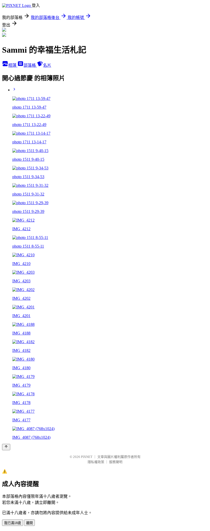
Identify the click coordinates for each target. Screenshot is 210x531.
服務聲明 (115, 462)
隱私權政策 (96, 462)
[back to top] (6, 447)
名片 (47, 65)
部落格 (30, 65)
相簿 (12, 65)
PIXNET (86, 457)
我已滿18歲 (12, 523)
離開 (29, 523)
